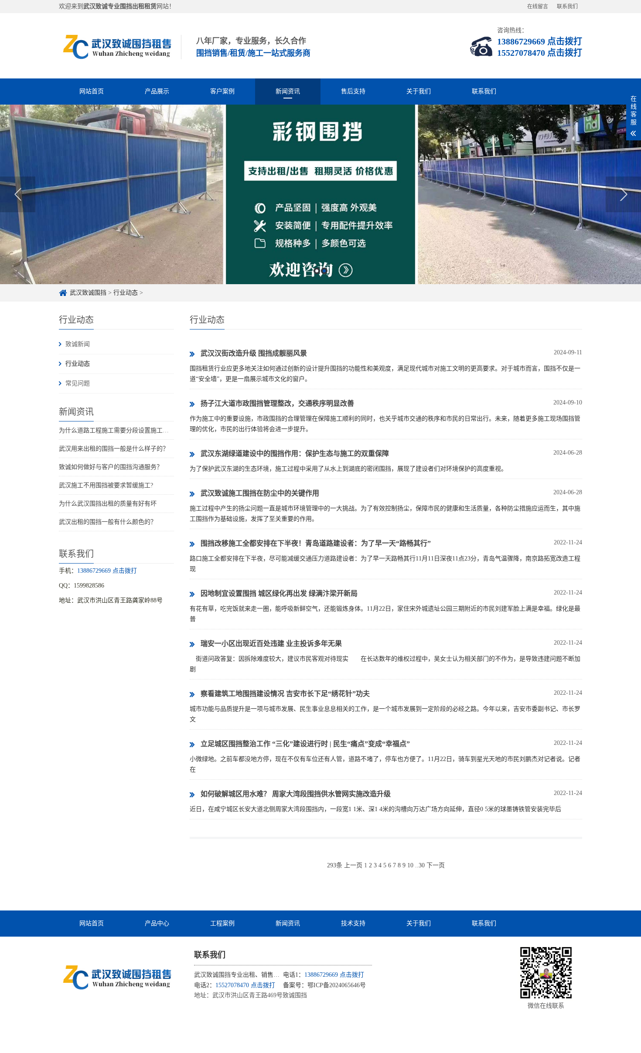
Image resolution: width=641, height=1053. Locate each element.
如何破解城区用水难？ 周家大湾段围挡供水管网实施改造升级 (296, 794)
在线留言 (537, 6)
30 (422, 865)
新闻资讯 (288, 91)
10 (410, 865)
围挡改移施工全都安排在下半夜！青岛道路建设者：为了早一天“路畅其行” (316, 543)
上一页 (353, 865)
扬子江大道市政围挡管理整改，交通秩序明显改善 (277, 403)
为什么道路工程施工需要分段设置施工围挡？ (120, 430)
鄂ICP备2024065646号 (336, 985)
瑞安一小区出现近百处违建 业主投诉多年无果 (271, 643)
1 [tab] (316, 270)
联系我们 (567, 6)
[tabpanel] (320, 194)
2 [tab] (324, 270)
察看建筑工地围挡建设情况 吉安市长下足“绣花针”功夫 (285, 693)
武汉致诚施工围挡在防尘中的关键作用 (260, 493)
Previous (17, 194)
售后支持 (353, 91)
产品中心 (157, 923)
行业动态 (125, 292)
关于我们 (418, 91)
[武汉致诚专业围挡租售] (115, 978)
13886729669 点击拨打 (539, 41)
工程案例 (222, 923)
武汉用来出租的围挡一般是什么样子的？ (114, 448)
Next (623, 194)
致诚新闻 (77, 344)
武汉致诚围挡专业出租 (224, 974)
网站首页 (91, 91)
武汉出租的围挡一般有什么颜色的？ (108, 522)
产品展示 (157, 91)
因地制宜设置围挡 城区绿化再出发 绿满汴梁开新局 (279, 593)
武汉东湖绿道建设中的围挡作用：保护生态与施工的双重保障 (295, 453)
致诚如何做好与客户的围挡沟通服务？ (111, 467)
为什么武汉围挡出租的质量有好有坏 (108, 503)
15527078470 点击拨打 (539, 53)
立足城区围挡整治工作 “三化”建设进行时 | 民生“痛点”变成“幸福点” (305, 743)
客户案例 (222, 91)
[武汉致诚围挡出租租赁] (115, 45)
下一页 (435, 865)
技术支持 (353, 923)
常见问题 (77, 383)
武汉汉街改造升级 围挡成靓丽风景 (254, 353)
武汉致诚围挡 (88, 292)
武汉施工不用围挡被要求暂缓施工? (106, 485)
